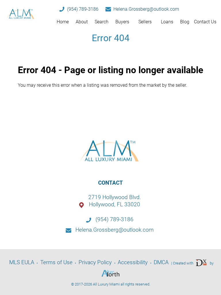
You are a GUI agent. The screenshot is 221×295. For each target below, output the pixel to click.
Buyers (122, 21)
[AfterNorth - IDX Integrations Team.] (110, 273)
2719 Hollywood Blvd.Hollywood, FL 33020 (114, 201)
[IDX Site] (201, 263)
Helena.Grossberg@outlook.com (146, 9)
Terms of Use (56, 262)
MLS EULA (21, 262)
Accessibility (133, 262)
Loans (167, 21)
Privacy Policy (95, 262)
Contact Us (205, 21)
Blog (184, 21)
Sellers (145, 21)
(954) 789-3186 (82, 9)
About (82, 21)
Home (63, 21)
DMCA (161, 262)
